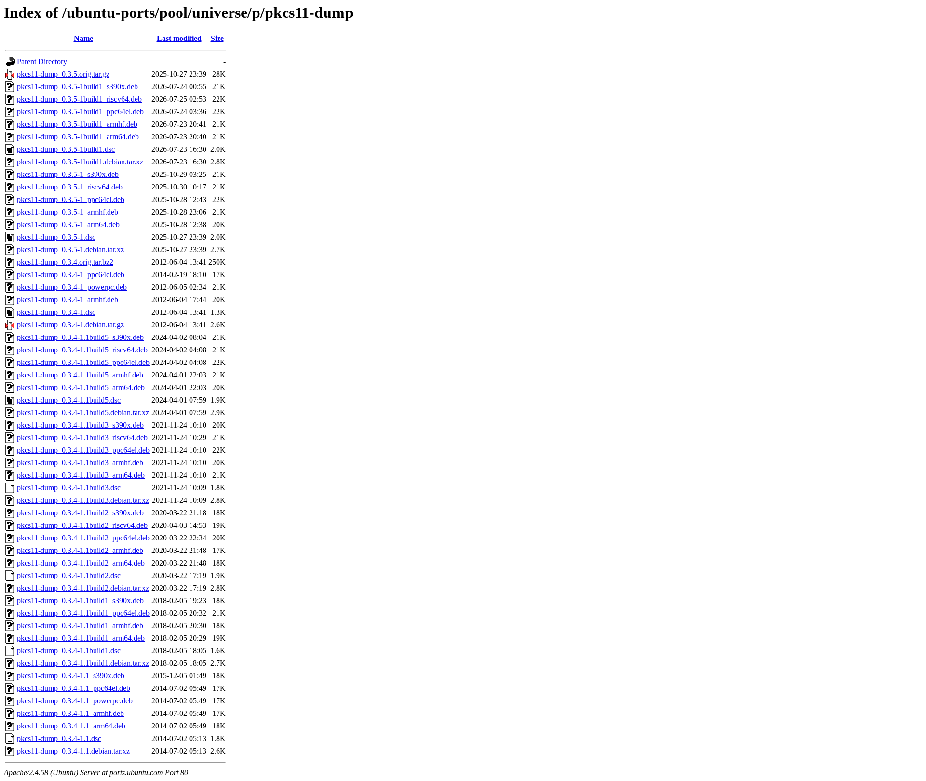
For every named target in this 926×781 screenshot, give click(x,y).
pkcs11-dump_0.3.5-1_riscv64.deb (70, 187)
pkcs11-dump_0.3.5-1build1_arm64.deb (78, 137)
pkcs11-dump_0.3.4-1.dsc (56, 312)
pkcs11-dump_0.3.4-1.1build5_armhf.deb (80, 375)
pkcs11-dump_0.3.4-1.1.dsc (59, 738)
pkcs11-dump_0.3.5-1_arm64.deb (68, 224)
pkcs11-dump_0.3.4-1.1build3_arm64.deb (81, 475)
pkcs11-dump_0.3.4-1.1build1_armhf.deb (80, 625)
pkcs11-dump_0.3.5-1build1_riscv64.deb (79, 99)
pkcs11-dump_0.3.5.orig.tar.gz (63, 74)
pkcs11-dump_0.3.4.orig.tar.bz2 (65, 262)
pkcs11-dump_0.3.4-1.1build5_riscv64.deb (82, 350)
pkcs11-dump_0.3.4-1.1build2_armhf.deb (80, 550)
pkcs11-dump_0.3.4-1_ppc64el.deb (70, 274)
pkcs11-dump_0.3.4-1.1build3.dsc (69, 488)
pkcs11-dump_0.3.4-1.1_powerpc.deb (75, 701)
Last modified (179, 38)
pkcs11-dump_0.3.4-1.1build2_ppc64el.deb (83, 538)
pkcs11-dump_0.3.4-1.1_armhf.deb (70, 713)
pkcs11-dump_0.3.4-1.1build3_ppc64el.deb (83, 450)
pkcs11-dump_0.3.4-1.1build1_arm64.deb (81, 638)
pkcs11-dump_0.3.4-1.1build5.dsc (69, 400)
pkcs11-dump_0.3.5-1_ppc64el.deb (70, 199)
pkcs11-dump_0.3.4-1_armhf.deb (67, 300)
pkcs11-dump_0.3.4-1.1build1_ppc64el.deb (83, 613)
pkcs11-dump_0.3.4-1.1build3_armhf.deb (80, 462)
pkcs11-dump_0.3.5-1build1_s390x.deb (77, 86)
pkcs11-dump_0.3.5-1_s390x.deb (68, 174)
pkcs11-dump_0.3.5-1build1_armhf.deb (77, 124)
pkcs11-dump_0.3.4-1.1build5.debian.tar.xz (83, 412)
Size (217, 38)
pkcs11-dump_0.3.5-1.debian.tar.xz (70, 249)
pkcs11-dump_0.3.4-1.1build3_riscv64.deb (82, 437)
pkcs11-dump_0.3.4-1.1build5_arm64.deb (81, 387)
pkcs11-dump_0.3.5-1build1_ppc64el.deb (80, 112)
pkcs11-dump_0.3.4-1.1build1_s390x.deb (80, 600)
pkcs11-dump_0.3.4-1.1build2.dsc (69, 575)
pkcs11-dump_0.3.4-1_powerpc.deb (72, 287)
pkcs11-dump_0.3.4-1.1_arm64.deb (71, 726)
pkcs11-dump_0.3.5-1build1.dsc (66, 149)
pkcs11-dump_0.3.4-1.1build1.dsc (69, 650)
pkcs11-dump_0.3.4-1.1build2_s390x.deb (80, 513)
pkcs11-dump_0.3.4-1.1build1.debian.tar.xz (83, 663)
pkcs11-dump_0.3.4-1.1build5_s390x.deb (80, 337)
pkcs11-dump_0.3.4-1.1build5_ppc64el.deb (83, 362)
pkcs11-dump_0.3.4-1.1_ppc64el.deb (73, 688)
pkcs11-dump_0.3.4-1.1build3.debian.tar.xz (83, 500)
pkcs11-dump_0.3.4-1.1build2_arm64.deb (81, 563)
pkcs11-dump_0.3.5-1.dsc (56, 237)
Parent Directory (42, 61)
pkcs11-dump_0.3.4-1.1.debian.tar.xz (73, 751)
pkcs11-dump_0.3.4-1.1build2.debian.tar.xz (83, 588)
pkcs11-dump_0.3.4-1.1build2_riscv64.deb (82, 525)
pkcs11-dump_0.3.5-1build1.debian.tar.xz (80, 162)
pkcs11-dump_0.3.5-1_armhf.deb (67, 212)
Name (83, 38)
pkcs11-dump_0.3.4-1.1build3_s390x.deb (80, 425)
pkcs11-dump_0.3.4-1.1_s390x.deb (70, 676)
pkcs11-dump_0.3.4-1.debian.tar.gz (70, 325)
